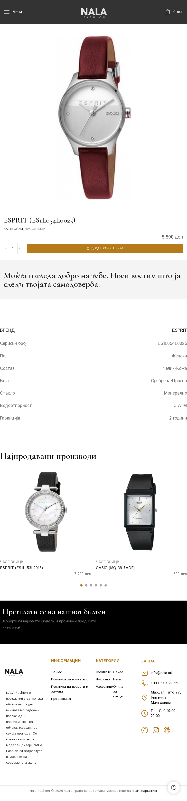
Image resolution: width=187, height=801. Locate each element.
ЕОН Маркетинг (145, 790)
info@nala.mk (162, 673)
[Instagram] (155, 730)
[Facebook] (144, 730)
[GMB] (167, 730)
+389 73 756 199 (164, 683)
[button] (13, 12)
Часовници (35, 228)
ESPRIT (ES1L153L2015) (21, 568)
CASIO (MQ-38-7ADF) (115, 568)
